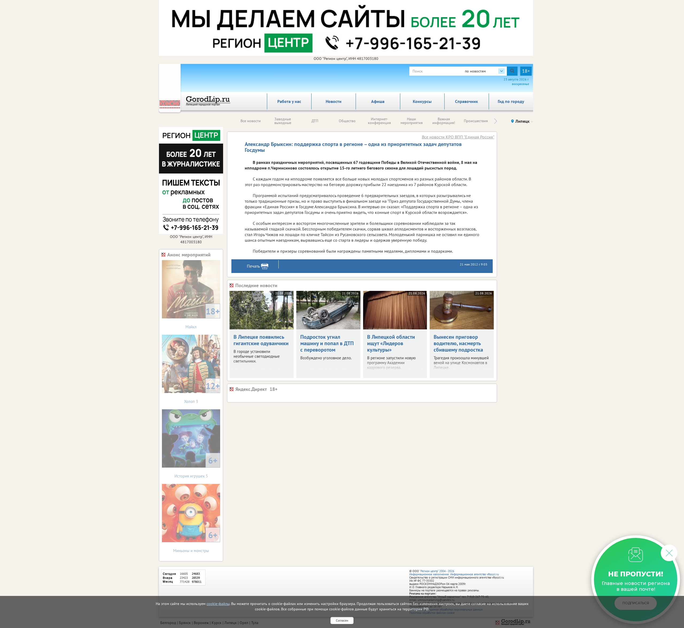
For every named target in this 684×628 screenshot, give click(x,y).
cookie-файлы (218, 603)
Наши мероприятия (412, 121)
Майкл (202, 317)
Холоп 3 (202, 392)
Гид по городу (511, 101)
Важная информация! (443, 121)
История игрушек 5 (196, 467)
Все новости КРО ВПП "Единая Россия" (458, 137)
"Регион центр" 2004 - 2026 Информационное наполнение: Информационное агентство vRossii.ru (454, 572)
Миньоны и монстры (195, 541)
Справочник (466, 101)
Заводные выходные (282, 121)
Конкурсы (422, 101)
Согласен (342, 620)
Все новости (250, 120)
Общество (347, 120)
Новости (333, 101)
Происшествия (476, 120)
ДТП (315, 120)
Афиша (377, 101)
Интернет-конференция (379, 121)
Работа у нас (289, 101)
